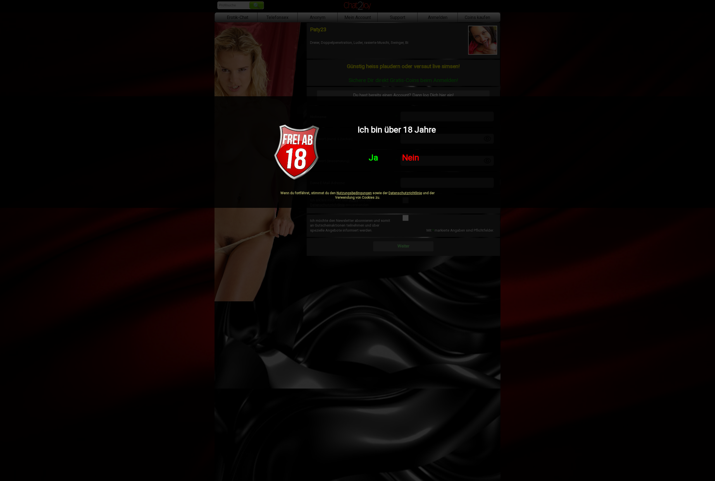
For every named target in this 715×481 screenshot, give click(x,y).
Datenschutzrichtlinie (405, 193)
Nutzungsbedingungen (354, 193)
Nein (410, 157)
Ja (373, 157)
